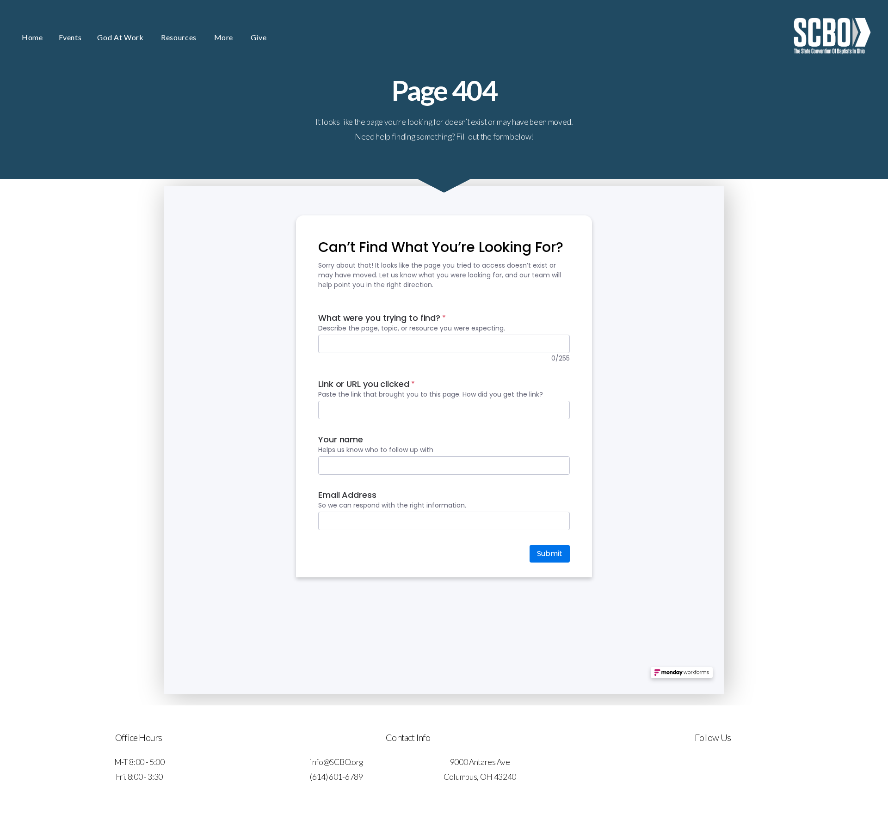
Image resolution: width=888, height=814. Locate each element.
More (224, 37)
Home (32, 37)
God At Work (121, 37)
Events (70, 37)
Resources (179, 37)
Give (259, 37)
